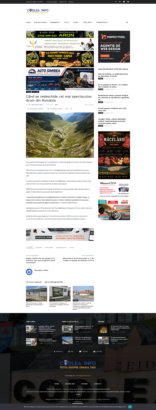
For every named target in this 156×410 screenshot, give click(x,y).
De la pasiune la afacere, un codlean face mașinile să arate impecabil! (59, 304)
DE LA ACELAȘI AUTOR (54, 282)
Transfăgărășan (52, 162)
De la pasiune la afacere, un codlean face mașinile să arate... (84, 327)
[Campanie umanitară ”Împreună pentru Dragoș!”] (31, 342)
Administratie (101, 22)
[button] (127, 22)
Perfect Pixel (91, 389)
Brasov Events (62, 392)
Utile (66, 22)
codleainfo (38, 247)
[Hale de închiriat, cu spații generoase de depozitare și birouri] (36, 293)
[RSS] (120, 2)
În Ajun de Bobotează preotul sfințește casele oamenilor (119, 339)
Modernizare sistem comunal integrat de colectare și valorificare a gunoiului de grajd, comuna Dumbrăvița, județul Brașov (83, 306)
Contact (71, 2)
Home (56, 384)
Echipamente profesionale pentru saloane (112, 392)
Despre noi (62, 2)
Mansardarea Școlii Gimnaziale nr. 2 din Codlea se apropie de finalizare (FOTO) (78, 259)
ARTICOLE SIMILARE (34, 282)
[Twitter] (124, 2)
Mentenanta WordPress (103, 389)
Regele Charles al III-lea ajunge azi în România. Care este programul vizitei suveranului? (40, 260)
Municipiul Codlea (37, 104)
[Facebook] (116, 2)
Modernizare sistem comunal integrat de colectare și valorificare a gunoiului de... (113, 98)
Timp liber (87, 22)
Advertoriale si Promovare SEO (49, 392)
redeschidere (49, 247)
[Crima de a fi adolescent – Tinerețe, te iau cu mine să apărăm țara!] (67, 340)
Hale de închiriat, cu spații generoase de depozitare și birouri (34, 304)
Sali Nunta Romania (80, 392)
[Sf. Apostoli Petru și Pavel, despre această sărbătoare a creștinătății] (103, 329)
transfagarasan (61, 247)
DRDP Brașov (31, 170)
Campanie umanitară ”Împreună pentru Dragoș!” (48, 340)
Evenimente (54, 22)
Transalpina (53, 216)
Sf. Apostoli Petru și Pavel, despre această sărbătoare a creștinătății (120, 327)
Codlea (28, 91)
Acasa (28, 22)
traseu (71, 247)
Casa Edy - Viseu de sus (93, 392)
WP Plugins (70, 392)
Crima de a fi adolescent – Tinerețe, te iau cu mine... (84, 338)
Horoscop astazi (52, 2)
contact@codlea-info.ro (83, 375)
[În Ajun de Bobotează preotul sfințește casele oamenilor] (103, 340)
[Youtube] (128, 2)
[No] (153, 407)
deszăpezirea (47, 170)
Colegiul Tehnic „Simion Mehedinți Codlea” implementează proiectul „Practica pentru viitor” (112, 121)
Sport (75, 22)
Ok (130, 407)
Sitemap (84, 384)
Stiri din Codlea (40, 22)
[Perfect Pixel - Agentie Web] (114, 62)
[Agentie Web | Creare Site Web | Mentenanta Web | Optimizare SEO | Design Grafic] (60, 242)
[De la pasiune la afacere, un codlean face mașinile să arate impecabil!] (59, 293)
